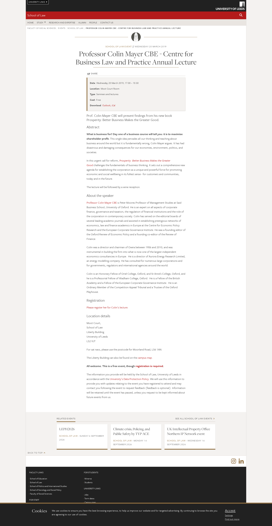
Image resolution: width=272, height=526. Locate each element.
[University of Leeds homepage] (230, 6)
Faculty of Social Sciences (41, 28)
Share (94, 73)
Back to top (35, 452)
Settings (229, 515)
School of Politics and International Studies (48, 486)
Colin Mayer (104, 203)
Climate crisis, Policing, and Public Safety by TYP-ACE (131, 431)
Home (30, 22)
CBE (114, 203)
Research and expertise (62, 22)
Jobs (86, 494)
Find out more (232, 519)
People (93, 22)
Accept (230, 510)
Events (61, 28)
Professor (92, 203)
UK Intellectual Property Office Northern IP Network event (188, 431)
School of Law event (118, 46)
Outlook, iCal (108, 105)
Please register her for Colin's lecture (107, 307)
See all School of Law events (193, 418)
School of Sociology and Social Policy (45, 489)
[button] (241, 15)
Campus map (90, 502)
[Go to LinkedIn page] (241, 461)
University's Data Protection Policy (129, 379)
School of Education (38, 478)
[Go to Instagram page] (233, 461)
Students (88, 482)
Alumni (82, 22)
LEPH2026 (67, 429)
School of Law (36, 15)
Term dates (89, 498)
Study (40, 22)
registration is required (149, 366)
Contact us (106, 22)
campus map (145, 358)
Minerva (88, 478)
